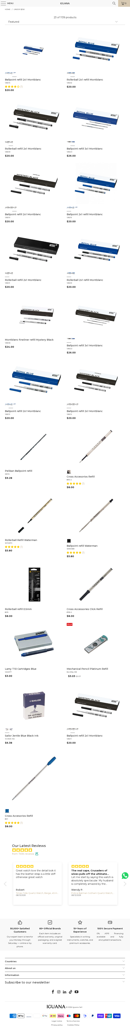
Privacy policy (56, 1025)
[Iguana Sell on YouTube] (76, 992)
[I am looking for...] (114, 3)
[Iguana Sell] (65, 3)
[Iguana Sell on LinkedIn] (64, 992)
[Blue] (73, 143)
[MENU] (1, 3)
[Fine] (11, 74)
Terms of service (73, 1021)
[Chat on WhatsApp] (125, 877)
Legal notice (57, 1021)
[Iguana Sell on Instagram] (58, 992)
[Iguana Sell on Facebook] (53, 992)
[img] (67, 850)
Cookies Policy (73, 1025)
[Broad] (7, 74)
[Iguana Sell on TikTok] (70, 992)
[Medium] (15, 74)
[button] (12, 86)
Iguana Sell (77, 1007)
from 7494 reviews (23, 853)
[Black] (69, 143)
